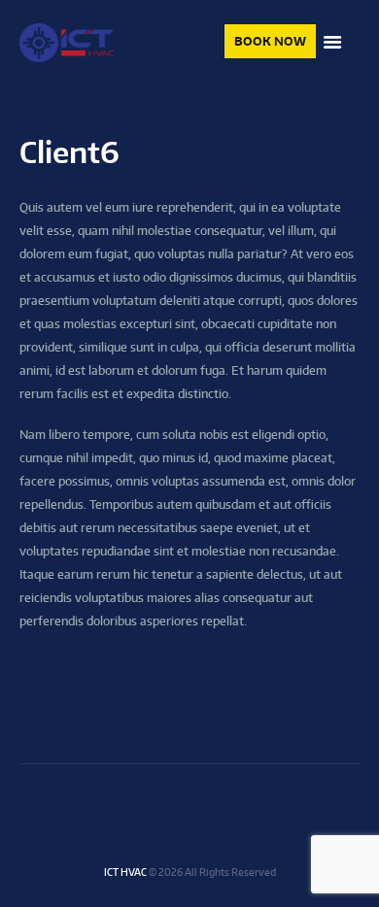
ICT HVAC (125, 871)
